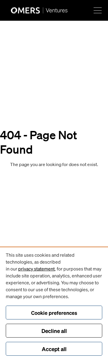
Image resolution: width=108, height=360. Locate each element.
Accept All (54, 348)
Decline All (54, 330)
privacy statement (36, 269)
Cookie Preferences (54, 312)
